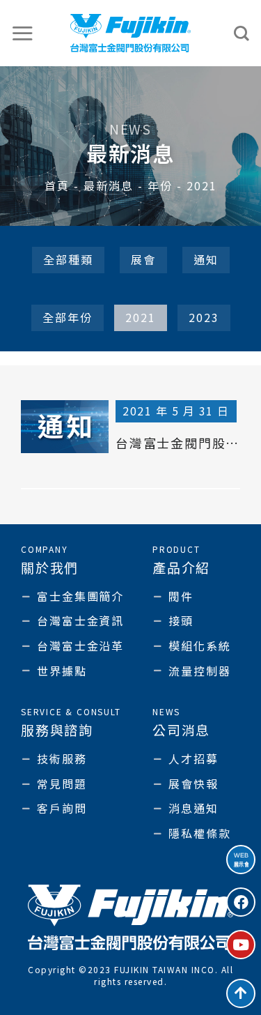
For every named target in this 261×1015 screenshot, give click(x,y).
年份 (160, 185)
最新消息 (109, 185)
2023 (204, 317)
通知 (206, 259)
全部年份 (67, 317)
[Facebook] (240, 902)
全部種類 (68, 259)
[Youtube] (240, 944)
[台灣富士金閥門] (130, 33)
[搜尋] (242, 33)
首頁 (57, 185)
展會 (143, 259)
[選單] (22, 33)
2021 (140, 317)
